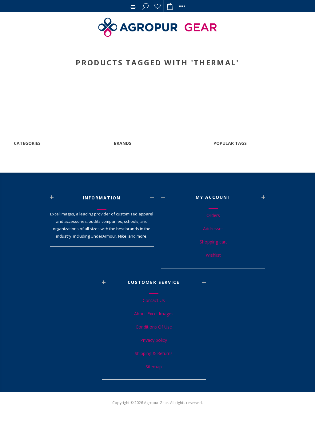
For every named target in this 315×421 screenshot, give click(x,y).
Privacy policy (153, 340)
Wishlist (157, 6)
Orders (213, 215)
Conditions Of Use (154, 327)
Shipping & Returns (154, 353)
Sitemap (154, 367)
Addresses (213, 228)
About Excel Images (153, 314)
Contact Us (154, 300)
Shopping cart (213, 242)
